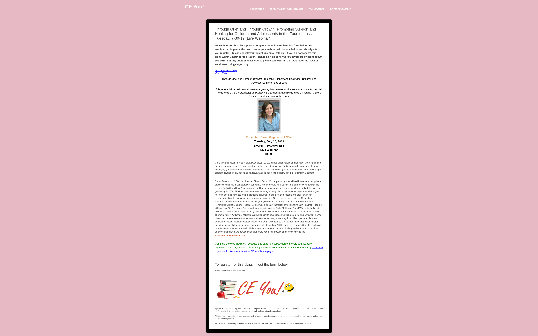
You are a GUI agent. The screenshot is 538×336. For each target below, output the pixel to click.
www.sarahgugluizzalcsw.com (230, 235)
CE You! (194, 7)
